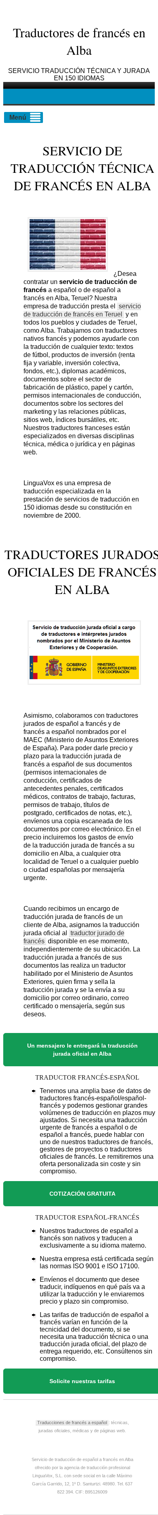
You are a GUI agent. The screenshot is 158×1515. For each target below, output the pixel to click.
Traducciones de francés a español (72, 1422)
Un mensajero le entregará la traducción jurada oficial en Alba (82, 1049)
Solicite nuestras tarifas (82, 1381)
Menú (17, 117)
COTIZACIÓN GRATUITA (82, 1193)
